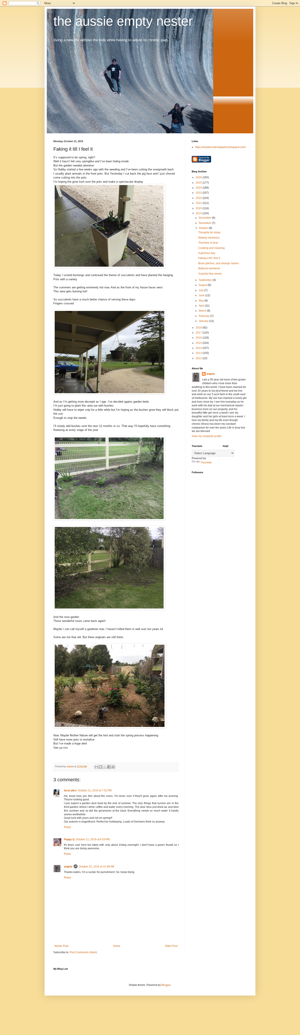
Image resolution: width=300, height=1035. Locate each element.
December (205, 217)
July (201, 290)
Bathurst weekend (209, 268)
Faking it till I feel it (209, 258)
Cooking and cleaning (211, 248)
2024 (199, 187)
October (204, 228)
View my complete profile (207, 436)
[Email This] (96, 767)
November (205, 223)
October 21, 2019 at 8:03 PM (93, 839)
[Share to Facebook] (109, 767)
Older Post (171, 946)
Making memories (209, 237)
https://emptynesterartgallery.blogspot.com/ (220, 147)
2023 (199, 192)
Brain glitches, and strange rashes (218, 263)
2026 (199, 177)
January (204, 321)
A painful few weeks (210, 273)
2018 (199, 327)
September (206, 280)
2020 (199, 208)
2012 (199, 358)
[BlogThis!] (100, 767)
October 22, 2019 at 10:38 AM (96, 866)
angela (68, 866)
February (204, 316)
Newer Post (61, 946)
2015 (199, 342)
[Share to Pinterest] (113, 767)
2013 (199, 353)
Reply (67, 827)
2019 (199, 213)
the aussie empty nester (123, 21)
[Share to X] (105, 767)
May (201, 300)
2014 (199, 348)
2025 (199, 182)
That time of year (208, 242)
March (203, 310)
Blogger (166, 985)
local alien (70, 790)
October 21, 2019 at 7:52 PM (95, 790)
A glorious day (206, 253)
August (203, 285)
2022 (199, 198)
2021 (199, 203)
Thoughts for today (209, 232)
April (202, 305)
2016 (199, 337)
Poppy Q (69, 839)
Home (116, 946)
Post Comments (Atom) (83, 952)
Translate (206, 462)
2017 (199, 332)
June (202, 295)
